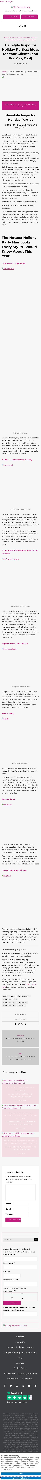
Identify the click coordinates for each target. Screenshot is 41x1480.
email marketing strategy (14, 1005)
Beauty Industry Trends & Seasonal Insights (20, 37)
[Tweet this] (19, 1024)
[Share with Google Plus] (22, 1024)
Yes (22, 1293)
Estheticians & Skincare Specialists (17, 1141)
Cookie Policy (20, 1368)
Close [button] (20, 1474)
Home (4, 71)
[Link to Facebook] (5, 1386)
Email (8, 1209)
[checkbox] (12, 1293)
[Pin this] (25, 1024)
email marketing (10, 999)
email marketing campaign (15, 1002)
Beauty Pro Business (15, 1113)
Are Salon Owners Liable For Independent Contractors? (20, 1095)
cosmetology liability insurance (16, 996)
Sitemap (20, 1363)
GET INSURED (12, 16)
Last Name (9, 1263)
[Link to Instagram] (17, 1386)
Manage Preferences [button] (21, 1478)
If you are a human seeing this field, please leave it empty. (20, 1308)
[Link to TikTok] (35, 1386)
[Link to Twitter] (11, 1386)
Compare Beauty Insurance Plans (20, 1352)
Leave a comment (20, 1019)
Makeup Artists (30, 40)
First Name (9, 1255)
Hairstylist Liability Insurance (20, 1347)
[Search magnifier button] (36, 1239)
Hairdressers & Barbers (14, 40)
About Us (20, 1342)
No (22, 1298)
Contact (20, 1337)
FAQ (20, 1358)
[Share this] (16, 1024)
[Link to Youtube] (29, 1386)
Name (8, 1204)
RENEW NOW (29, 16)
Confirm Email (10, 1280)
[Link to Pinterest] (23, 1386)
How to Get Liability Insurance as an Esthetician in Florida (20, 1148)
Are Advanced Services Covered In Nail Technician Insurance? (20, 1123)
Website (9, 1214)
